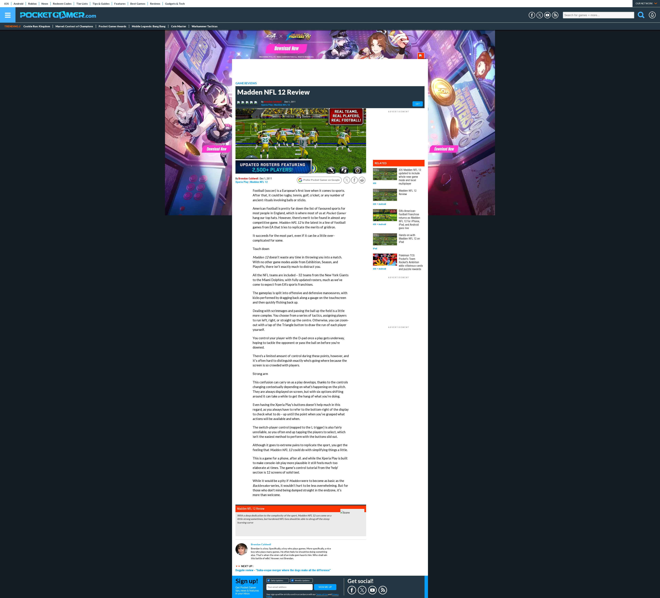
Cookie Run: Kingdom (36, 26)
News (44, 3)
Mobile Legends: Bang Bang (149, 26)
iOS (6, 3)
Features (119, 3)
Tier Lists (82, 3)
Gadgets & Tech (175, 3)
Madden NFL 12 (282, 104)
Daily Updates (277, 580)
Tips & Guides (100, 3)
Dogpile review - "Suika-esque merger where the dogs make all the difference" (283, 570)
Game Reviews (246, 83)
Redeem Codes (62, 3)
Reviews (155, 3)
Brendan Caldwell (273, 101)
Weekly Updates (302, 580)
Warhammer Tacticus (205, 26)
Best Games (137, 3)
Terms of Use (322, 594)
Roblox (32, 3)
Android (18, 3)
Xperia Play (267, 104)
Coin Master (178, 26)
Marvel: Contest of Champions (74, 26)
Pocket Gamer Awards (112, 26)
